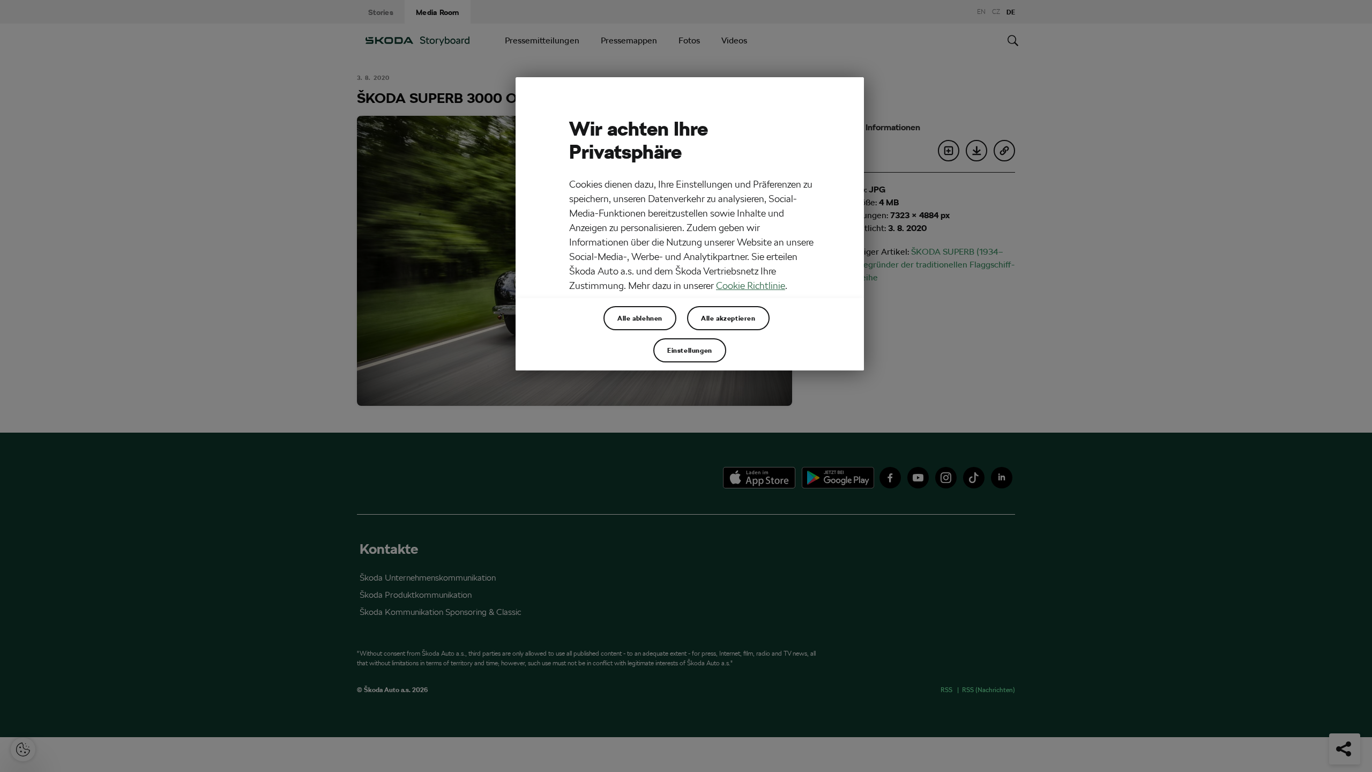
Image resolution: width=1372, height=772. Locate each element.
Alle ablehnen (639, 318)
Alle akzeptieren (728, 318)
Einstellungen (689, 350)
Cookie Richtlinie (750, 285)
